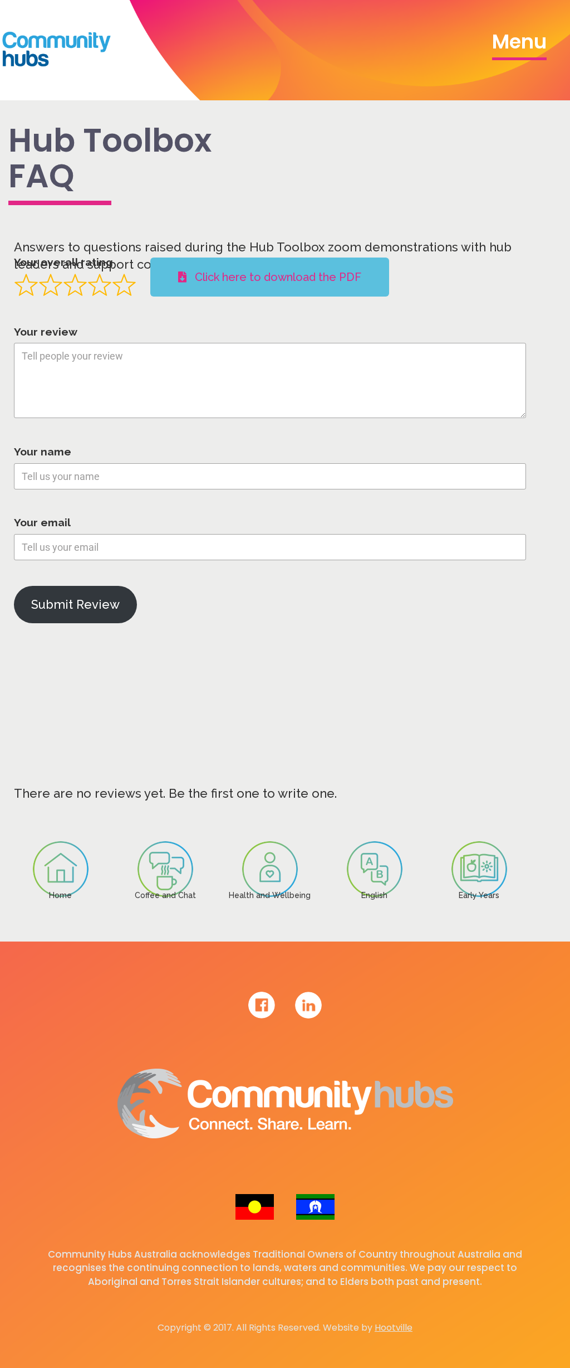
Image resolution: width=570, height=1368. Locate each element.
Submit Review (75, 604)
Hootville (393, 1327)
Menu (519, 41)
